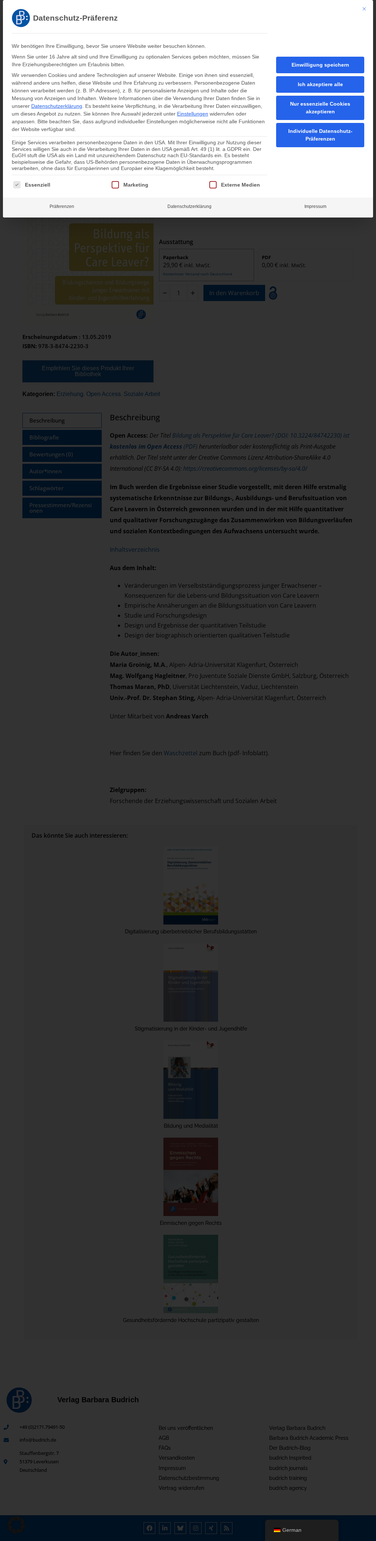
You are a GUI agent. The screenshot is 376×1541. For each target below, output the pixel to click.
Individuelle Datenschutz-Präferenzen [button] (320, 135)
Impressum (315, 206)
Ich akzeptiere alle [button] (320, 84)
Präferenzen (62, 206)
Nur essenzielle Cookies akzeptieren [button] (320, 107)
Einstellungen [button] (192, 114)
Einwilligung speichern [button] (320, 65)
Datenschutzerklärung (56, 106)
